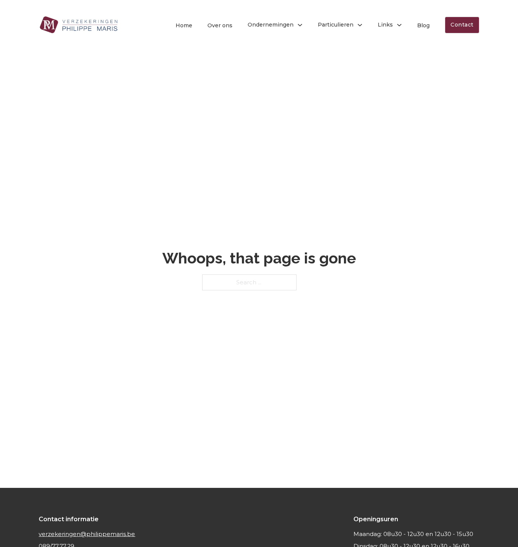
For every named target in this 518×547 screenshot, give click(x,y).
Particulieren (335, 24)
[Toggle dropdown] (300, 25)
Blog (423, 25)
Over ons (219, 25)
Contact (462, 24)
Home (184, 25)
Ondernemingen (271, 24)
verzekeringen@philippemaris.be (87, 534)
